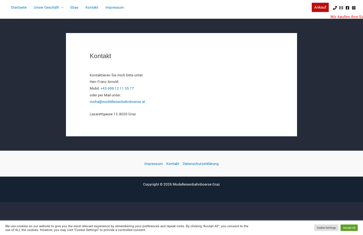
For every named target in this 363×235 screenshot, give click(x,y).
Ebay (74, 7)
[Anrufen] (335, 8)
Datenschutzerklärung (201, 163)
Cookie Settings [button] (326, 228)
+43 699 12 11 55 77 (117, 88)
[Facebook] (347, 8)
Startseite (19, 7)
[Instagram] (354, 8)
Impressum (114, 7)
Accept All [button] (349, 228)
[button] (320, 7)
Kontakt (91, 7)
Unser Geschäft (46, 7)
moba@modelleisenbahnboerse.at (117, 101)
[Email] (341, 8)
